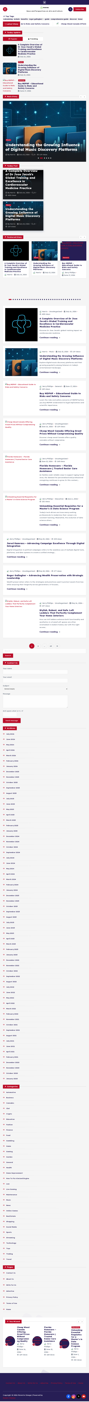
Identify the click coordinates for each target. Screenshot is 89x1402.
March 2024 (11, 879)
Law (8, 1184)
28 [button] (67, 299)
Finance (9, 1130)
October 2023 (11, 906)
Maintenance (11, 1195)
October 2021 (11, 1025)
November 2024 (12, 842)
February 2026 (12, 761)
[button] (81, 97)
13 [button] (36, 299)
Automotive (11, 1092)
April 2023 (10, 939)
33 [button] (77, 299)
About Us (10, 1279)
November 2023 (12, 901)
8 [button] (25, 299)
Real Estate (11, 1216)
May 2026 (10, 745)
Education (59, 499)
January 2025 (11, 831)
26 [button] (63, 299)
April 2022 (10, 1003)
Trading (9, 1254)
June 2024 (10, 863)
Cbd (8, 1108)
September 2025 (13, 788)
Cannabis (10, 1103)
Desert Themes (9, 1398)
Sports (9, 1232)
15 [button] (40, 299)
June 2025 (10, 804)
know (80, 19)
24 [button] (59, 299)
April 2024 (10, 874)
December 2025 (12, 772)
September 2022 (13, 976)
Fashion (9, 1125)
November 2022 (12, 965)
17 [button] (44, 299)
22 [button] (54, 299)
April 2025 (10, 815)
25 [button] (61, 299)
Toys (8, 1248)
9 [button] (27, 299)
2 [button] (41, 158)
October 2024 (12, 847)
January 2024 (12, 890)
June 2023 (10, 928)
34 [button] (79, 299)
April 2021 (10, 1052)
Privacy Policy (12, 1297)
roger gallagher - (36, 19)
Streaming (10, 1238)
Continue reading (49, 337)
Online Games (12, 1211)
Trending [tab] (34, 39)
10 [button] (29, 299)
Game (8, 1146)
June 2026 (10, 739)
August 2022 (11, 982)
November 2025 (12, 777)
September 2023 (13, 912)
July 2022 (10, 987)
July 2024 (10, 858)
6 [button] (50, 158)
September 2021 (13, 1030)
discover (73, 19)
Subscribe (80, 9)
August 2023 (11, 917)
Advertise (10, 1291)
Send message (12, 720)
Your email (7, 677)
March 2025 (11, 820)
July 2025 (10, 799)
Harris (12, 155)
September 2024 (13, 852)
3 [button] (44, 158)
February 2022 (12, 1014)
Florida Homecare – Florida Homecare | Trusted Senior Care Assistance (58, 468)
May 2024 (10, 869)
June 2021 (10, 1046)
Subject (6, 686)
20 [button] (50, 299)
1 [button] (38, 158)
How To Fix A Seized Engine (17, 1178)
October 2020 (12, 1073)
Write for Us (11, 1285)
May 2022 (10, 998)
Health (9, 1168)
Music (21, 62)
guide (47, 19)
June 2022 (10, 992)
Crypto (9, 1114)
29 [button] (69, 299)
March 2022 (11, 1009)
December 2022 (12, 960)
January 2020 (12, 1079)
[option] (44, 131)
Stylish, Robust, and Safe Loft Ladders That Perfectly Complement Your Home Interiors (61, 613)
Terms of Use (11, 1303)
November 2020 (12, 1068)
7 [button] (23, 299)
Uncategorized (55, 311)
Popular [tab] (14, 39)
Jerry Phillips (70, 273)
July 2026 (10, 734)
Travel (8, 1259)
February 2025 (12, 825)
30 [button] (71, 299)
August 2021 (11, 1035)
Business (9, 1098)
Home (8, 1309)
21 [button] (52, 299)
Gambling (10, 1141)
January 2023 (11, 955)
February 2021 (12, 1057)
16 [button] (42, 299)
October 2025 (12, 782)
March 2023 (11, 944)
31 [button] (73, 299)
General (22, 80)
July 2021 (10, 1041)
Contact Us (10, 1273)
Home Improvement (14, 1173)
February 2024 (12, 885)
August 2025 (11, 793)
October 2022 (12, 971)
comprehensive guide (59, 19)
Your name (7, 668)
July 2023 (10, 922)
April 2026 (10, 750)
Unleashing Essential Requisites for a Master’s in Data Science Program (61, 507)
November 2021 (12, 1019)
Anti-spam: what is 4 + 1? (13, 711)
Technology (11, 1243)
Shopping (10, 1221)
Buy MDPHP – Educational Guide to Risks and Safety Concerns (30, 85)
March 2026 (11, 755)
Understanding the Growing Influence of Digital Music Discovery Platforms (29, 68)
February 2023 (12, 949)
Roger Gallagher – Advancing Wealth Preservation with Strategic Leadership (45, 576)
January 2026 (11, 766)
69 (51, 646)
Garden (9, 1157)
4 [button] (46, 158)
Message (6, 694)
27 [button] (65, 299)
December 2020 (12, 1062)
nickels (17, 19)
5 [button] (48, 158)
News (8, 1205)
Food (8, 1135)
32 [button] (75, 299)
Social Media (11, 1227)
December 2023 (12, 895)
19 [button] (48, 299)
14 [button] (38, 299)
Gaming (9, 1151)
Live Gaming (11, 1189)
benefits (24, 19)
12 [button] (34, 299)
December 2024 (12, 836)
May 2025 (10, 809)
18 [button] (46, 299)
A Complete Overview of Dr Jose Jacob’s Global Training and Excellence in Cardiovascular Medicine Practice (30, 49)
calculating (8, 19)
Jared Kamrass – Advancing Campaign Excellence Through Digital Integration (45, 544)
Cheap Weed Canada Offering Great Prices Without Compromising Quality (46, 24)
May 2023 (10, 933)
